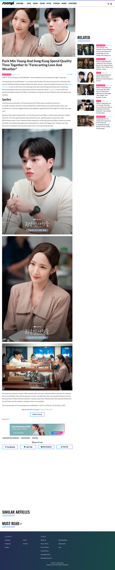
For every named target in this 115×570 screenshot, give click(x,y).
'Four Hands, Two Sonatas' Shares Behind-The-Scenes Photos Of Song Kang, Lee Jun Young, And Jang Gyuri (104, 51)
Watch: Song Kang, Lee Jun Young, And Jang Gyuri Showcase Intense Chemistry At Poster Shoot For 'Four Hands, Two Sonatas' (104, 108)
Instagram (47, 447)
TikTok (25, 540)
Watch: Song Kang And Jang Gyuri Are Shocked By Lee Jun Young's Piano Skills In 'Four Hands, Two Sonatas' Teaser (104, 65)
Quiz (29, 3)
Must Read (10, 523)
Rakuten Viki (61, 564)
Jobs (60, 547)
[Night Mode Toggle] (111, 4)
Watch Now (37, 414)
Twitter (28, 447)
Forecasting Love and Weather (11, 438)
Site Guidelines (63, 540)
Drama (98, 72)
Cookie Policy (45, 551)
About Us (43, 540)
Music (64, 3)
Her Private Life (46, 410)
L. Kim (70, 74)
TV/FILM (56, 3)
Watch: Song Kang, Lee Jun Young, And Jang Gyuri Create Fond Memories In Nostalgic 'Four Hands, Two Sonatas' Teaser (103, 92)
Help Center (62, 543)
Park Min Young (26, 438)
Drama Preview (7, 74)
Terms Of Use (44, 543)
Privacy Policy (45, 547)
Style (49, 3)
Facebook (10, 447)
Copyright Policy (45, 554)
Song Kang (52, 89)
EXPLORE (19, 3)
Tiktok (65, 447)
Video (35, 3)
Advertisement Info (46, 558)
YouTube (25, 543)
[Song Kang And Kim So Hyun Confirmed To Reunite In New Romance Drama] (85, 77)
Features (73, 3)
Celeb (42, 3)
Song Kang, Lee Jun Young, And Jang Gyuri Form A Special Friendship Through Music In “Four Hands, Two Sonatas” (103, 123)
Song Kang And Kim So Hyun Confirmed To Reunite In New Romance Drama (104, 78)
